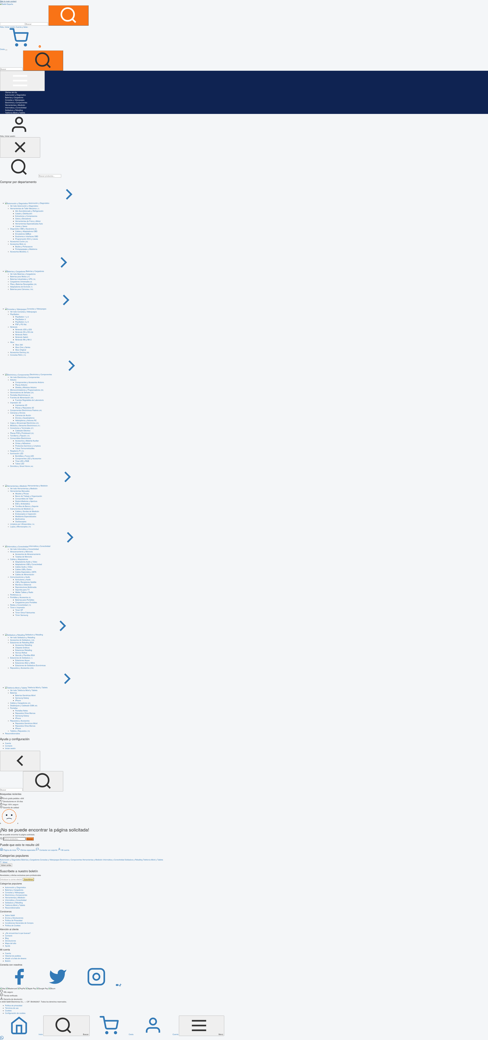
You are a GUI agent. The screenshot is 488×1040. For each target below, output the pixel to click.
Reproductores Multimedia (25, 587)
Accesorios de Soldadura (22, 640)
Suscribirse (28, 879)
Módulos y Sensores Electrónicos (25, 425)
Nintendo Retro (21, 334)
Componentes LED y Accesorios (28, 458)
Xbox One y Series (22, 347)
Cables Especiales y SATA (25, 572)
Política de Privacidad (13, 920)
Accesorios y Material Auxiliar (27, 440)
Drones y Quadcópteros (24, 418)
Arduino (13, 379)
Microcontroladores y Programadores (26, 390)
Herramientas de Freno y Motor (28, 221)
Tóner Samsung (21, 615)
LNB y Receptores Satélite (25, 582)
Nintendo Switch (21, 337)
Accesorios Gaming (19, 352)
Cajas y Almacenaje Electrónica (24, 423)
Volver (4, 862)
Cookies (8, 1010)
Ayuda (7, 945)
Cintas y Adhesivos (22, 443)
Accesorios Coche (19, 241)
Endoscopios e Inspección (25, 514)
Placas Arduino (21, 385)
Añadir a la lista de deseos (15, 958)
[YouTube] (117, 985)
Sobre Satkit (10, 915)
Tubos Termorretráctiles (24, 448)
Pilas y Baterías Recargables (23, 284)
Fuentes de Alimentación (21, 397)
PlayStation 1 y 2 (22, 316)
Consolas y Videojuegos (14, 100)
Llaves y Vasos (21, 226)
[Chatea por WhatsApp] (2, 1038)
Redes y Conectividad (20, 605)
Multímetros (20, 519)
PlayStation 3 (20, 319)
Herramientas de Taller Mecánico (24, 208)
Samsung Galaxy (22, 698)
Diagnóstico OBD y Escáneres (23, 228)
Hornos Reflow (21, 652)
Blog (7, 938)
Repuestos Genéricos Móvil (26, 723)
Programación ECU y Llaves (26, 239)
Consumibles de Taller (24, 498)
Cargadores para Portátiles (26, 602)
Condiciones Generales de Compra (19, 923)
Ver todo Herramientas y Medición (23, 488)
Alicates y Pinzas (22, 493)
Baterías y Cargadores (14, 97)
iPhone (18, 700)
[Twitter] (58, 985)
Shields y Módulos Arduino (26, 387)
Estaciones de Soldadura (21, 657)
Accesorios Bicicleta (19, 251)
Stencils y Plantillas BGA (25, 655)
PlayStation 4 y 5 (22, 322)
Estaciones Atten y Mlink (25, 663)
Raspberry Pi (17, 451)
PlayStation (14, 314)
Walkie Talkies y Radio (24, 592)
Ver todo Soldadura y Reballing (22, 637)
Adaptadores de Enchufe (21, 286)
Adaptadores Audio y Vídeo (26, 561)
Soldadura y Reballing (14, 110)
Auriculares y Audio (23, 579)
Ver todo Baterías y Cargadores (23, 274)
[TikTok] (120, 985)
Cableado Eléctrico (22, 430)
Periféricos (15, 594)
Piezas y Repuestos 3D (24, 407)
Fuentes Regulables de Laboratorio (29, 400)
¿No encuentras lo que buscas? (18, 933)
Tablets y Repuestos (20, 731)
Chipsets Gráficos (22, 647)
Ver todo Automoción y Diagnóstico (24, 206)
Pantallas (14, 708)
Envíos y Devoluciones (14, 918)
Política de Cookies (12, 925)
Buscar (30, 839)
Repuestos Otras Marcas (25, 713)
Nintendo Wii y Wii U (23, 339)
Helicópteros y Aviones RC (26, 420)
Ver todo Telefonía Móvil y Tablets (23, 690)
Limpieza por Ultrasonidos (22, 524)
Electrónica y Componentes (16, 102)
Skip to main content (8, 1)
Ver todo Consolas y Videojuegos (23, 311)
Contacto (8, 935)
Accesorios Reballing (23, 645)
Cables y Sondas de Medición (27, 511)
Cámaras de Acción (23, 415)
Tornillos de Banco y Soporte (26, 506)
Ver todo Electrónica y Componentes (25, 377)
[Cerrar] (20, 147)
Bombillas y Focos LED (24, 456)
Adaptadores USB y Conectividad (28, 564)
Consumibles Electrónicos (20, 438)
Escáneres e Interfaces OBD (26, 236)
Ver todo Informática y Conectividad (24, 549)
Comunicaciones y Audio (20, 577)
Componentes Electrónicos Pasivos (26, 410)
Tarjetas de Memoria (23, 556)
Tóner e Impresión (17, 607)
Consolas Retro (18, 355)
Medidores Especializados (25, 516)
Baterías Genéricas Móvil (25, 695)
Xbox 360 (19, 344)
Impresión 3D (15, 402)
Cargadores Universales (21, 281)
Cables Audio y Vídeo (24, 567)
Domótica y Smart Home (21, 466)
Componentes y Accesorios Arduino (29, 382)
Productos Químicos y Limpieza (28, 445)
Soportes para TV (22, 589)
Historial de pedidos (13, 956)
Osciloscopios (20, 521)
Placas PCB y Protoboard (22, 433)
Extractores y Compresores (26, 216)
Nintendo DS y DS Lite (24, 332)
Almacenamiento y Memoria (21, 551)
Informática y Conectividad (15, 107)
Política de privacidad (13, 1005)
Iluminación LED (16, 453)
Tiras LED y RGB (22, 461)
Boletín (8, 961)
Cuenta (8, 953)
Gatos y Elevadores (23, 218)
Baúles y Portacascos (24, 246)
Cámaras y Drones (17, 412)
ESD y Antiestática (22, 503)
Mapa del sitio (10, 943)
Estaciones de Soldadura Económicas (30, 665)
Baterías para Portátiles (24, 600)
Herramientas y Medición (15, 105)
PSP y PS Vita (20, 324)
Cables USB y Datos (23, 569)
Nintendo (13, 327)
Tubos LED (19, 463)
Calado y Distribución (23, 213)
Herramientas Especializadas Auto (29, 223)
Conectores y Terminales (22, 428)
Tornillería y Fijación (20, 435)
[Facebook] (19, 985)
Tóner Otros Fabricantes (25, 612)
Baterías (13, 693)
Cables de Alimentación (24, 574)
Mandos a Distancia (23, 584)
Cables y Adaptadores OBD (26, 231)
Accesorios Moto (18, 244)
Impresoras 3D (21, 405)
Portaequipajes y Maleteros (26, 249)
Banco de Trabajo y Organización (28, 496)
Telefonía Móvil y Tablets (15, 112)
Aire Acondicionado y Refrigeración (29, 211)
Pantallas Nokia (21, 710)
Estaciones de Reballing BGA (22, 642)
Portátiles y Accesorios (20, 597)
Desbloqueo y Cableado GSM (23, 705)
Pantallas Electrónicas (20, 395)
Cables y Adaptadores (19, 559)
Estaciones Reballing (23, 650)
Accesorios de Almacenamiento (28, 554)
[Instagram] (96, 985)
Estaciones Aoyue (22, 660)
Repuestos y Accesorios (22, 668)
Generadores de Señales (22, 392)
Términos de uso (12, 1008)
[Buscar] (68, 15)
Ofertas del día (11, 92)
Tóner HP (19, 610)
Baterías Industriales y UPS (22, 279)
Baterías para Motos (20, 276)
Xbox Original (20, 349)
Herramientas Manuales (19, 491)
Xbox (12, 342)
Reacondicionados (12, 907)
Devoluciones (10, 940)
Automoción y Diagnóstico (15, 95)
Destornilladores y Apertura (26, 501)
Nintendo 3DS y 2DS (23, 329)
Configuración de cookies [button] (15, 1013)
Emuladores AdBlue (23, 234)
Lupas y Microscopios (20, 526)
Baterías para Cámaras (21, 289)
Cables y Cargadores (20, 703)
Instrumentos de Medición (21, 508)
